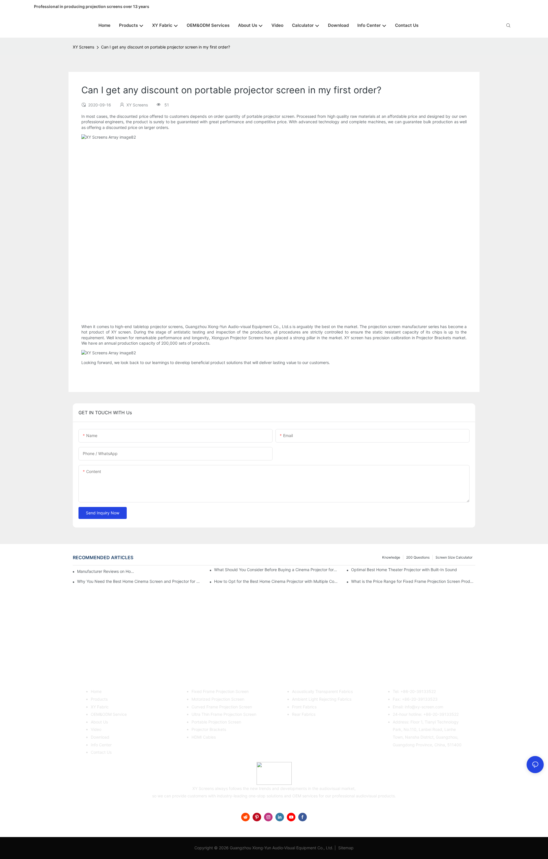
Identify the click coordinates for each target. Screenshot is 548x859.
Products (99, 699)
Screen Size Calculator (454, 557)
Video (96, 729)
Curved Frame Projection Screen (222, 706)
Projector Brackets (209, 729)
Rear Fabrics (303, 714)
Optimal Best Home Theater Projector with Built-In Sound (404, 569)
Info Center (101, 744)
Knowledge (391, 557)
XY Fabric (100, 706)
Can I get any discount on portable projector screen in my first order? (165, 47)
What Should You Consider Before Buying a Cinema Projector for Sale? (276, 569)
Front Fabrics (304, 706)
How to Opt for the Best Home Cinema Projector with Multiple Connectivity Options (276, 581)
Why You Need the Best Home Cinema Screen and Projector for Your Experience (139, 581)
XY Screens (83, 47)
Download (100, 737)
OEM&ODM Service (109, 714)
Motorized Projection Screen (218, 699)
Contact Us (101, 752)
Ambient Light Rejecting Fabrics (321, 699)
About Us (99, 721)
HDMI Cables (204, 737)
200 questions (418, 557)
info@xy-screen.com (424, 706)
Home (96, 691)
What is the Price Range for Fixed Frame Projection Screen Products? (413, 581)
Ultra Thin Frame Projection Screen (224, 714)
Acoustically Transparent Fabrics (322, 691)
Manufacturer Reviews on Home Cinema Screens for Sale (107, 571)
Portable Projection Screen (216, 721)
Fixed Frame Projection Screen (220, 691)
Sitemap (345, 847)
